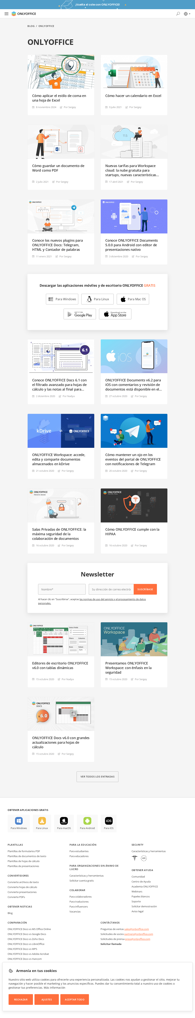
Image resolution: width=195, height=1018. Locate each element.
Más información (54, 987)
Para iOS (108, 828)
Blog (30, 26)
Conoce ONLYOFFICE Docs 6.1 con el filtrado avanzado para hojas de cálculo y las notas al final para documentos (59, 385)
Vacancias (75, 911)
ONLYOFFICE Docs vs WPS (22, 949)
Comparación (17, 922)
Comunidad (138, 876)
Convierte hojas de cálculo (22, 887)
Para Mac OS (137, 299)
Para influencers (79, 906)
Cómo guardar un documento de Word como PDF (58, 168)
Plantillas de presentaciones (23, 866)
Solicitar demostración (144, 906)
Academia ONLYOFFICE (145, 886)
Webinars (137, 891)
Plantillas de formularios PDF (24, 851)
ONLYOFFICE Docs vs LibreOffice (26, 944)
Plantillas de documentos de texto (27, 856)
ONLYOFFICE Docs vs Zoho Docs (26, 939)
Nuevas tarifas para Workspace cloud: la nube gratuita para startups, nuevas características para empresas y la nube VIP (130, 170)
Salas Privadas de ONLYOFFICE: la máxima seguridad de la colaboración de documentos (59, 534)
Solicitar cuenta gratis (82, 880)
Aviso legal (137, 911)
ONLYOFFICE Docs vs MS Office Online (29, 929)
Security (138, 844)
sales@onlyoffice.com (136, 929)
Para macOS (64, 828)
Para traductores (79, 901)
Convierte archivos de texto (23, 882)
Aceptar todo (74, 999)
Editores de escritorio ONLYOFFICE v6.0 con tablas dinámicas (60, 665)
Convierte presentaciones (22, 892)
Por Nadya (69, 396)
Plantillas (15, 844)
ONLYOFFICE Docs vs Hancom (25, 959)
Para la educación (83, 844)
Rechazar (20, 999)
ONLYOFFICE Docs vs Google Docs (27, 934)
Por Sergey (70, 107)
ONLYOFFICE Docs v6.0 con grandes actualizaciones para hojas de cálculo (61, 742)
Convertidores (18, 875)
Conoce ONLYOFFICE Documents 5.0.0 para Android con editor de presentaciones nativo (131, 245)
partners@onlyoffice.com (138, 934)
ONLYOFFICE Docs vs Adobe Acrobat (28, 954)
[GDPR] (144, 858)
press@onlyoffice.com (137, 939)
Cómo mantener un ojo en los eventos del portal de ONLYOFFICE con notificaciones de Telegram (133, 459)
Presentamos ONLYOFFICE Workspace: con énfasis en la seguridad (128, 668)
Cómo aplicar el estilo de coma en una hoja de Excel (59, 98)
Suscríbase (145, 589)
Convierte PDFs (16, 897)
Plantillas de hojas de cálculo (24, 861)
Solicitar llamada (111, 944)
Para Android (87, 828)
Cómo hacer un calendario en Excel (133, 95)
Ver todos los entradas (97, 776)
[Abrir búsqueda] (178, 13)
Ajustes (47, 999)
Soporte (136, 901)
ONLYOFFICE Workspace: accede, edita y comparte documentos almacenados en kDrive (58, 459)
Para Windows (66, 299)
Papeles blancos (141, 896)
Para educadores (79, 856)
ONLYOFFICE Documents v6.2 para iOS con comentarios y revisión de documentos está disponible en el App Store (133, 385)
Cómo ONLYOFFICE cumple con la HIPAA (132, 531)
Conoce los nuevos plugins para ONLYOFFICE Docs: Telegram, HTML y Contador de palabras (57, 245)
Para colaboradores (81, 896)
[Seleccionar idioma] (186, 13)
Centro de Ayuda (141, 881)
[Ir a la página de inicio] (23, 13)
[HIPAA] (135, 858)
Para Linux (101, 299)
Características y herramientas (87, 875)
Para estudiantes (79, 851)
